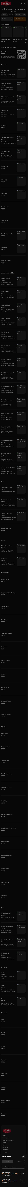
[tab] (7, 1161)
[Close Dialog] (23, 1156)
